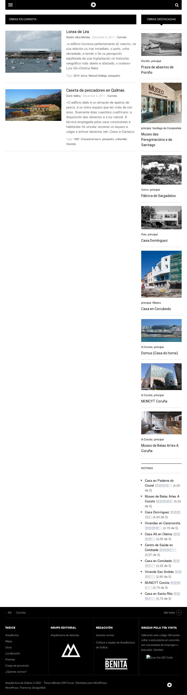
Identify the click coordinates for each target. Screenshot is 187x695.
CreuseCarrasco (91, 139)
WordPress (100, 683)
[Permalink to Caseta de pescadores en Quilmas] (33, 105)
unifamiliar (121, 139)
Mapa (8, 641)
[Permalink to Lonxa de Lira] (33, 52)
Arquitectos (12, 635)
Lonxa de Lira (77, 31)
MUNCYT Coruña (154, 401)
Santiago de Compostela (166, 128)
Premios (10, 659)
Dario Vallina (73, 96)
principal (156, 61)
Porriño (145, 61)
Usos (8, 647)
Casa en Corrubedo (156, 309)
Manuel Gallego (98, 75)
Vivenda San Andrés (159, 571)
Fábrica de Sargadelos (158, 196)
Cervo (145, 189)
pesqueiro (114, 75)
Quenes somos (105, 635)
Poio (143, 234)
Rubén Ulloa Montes (78, 37)
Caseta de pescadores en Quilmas (95, 90)
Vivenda (71, 144)
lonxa (84, 75)
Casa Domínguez (154, 240)
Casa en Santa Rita (158, 593)
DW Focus (93, 5)
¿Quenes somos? (16, 671)
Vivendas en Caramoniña (162, 523)
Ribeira (156, 302)
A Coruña (146, 347)
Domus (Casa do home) (159, 353)
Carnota (121, 37)
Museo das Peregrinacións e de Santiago (156, 139)
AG (169, 685)
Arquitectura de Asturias (65, 635)
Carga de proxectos (17, 665)
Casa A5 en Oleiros (158, 534)
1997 (76, 139)
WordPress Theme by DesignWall (25, 687)
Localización (12, 653)
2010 (76, 75)
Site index (169, 612)
